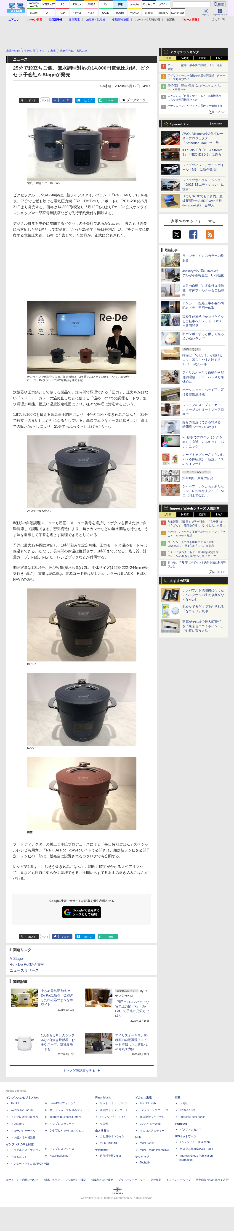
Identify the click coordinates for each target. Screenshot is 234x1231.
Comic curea (188, 1110)
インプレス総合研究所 (24, 1117)
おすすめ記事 (179, 581)
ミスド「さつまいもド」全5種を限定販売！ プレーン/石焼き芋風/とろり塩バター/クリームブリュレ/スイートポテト (196, 556)
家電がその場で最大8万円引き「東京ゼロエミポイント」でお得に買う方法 (203, 626)
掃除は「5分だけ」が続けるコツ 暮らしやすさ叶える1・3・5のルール (202, 359)
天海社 (184, 1103)
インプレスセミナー (62, 1123)
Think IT (16, 1103)
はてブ (88, 100)
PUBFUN (181, 1123)
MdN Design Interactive (154, 1150)
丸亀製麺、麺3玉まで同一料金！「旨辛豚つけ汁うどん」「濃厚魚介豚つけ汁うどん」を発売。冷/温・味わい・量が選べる (196, 525)
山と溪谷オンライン (112, 1136)
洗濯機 (170, 19)
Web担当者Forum (22, 1110)
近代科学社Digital (111, 1155)
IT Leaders (17, 1123)
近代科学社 (102, 1150)
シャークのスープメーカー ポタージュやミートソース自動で (203, 409)
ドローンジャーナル (23, 1130)
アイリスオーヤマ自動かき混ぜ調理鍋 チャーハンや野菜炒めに (203, 377)
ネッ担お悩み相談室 (23, 1137)
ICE (177, 1097)
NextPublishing (59, 1155)
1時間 (167, 58)
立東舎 (104, 1123)
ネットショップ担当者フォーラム (70, 1110)
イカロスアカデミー (152, 1130)
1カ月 (219, 58)
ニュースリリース (24, 970)
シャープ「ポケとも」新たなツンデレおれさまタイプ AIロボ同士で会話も (203, 490)
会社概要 (155, 1180)
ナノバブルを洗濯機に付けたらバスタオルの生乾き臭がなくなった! (203, 594)
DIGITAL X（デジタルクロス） (68, 1130)
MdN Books (147, 1143)
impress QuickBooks (192, 1117)
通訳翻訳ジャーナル (152, 1117)
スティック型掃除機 (147, 19)
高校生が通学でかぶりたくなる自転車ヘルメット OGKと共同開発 (203, 321)
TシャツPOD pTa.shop (195, 1142)
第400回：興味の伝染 (197, 478)
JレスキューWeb (150, 1123)
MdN (138, 1137)
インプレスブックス (62, 1148)
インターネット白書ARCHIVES (30, 1163)
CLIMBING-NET (110, 1143)
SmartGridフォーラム (63, 1103)
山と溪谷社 (102, 1130)
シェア (65, 100)
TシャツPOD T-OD (112, 1117)
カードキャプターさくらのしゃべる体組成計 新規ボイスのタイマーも (203, 459)
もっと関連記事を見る (79, 1070)
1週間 (202, 58)
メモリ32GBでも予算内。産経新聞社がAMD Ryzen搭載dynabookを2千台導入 (202, 200)
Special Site (179, 124)
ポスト (32, 100)
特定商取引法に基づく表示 (212, 1180)
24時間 (185, 58)
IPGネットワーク (185, 1136)
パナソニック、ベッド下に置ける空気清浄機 (195, 105)
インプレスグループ (178, 1180)
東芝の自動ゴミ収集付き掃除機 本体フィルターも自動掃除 (203, 290)
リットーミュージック (113, 1103)
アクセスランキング (184, 52)
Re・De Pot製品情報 (27, 964)
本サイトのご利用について (22, 1180)
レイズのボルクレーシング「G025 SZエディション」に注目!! (203, 184)
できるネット (19, 1156)
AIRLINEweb (148, 1103)
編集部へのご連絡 (102, 1180)
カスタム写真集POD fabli (196, 1148)
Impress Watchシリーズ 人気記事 (195, 508)
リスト (45, 100)
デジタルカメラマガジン (26, 1150)
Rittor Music (103, 1097)
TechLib (145, 1162)
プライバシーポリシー (132, 1180)
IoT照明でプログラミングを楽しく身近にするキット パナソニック (203, 441)
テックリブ (142, 1156)
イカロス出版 (143, 1097)
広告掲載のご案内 (76, 1180)
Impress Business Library (65, 1117)
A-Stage (16, 958)
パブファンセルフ (191, 1129)
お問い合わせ (51, 1180)
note (111, 100)
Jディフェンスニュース (154, 1110)
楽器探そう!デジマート (114, 1110)
